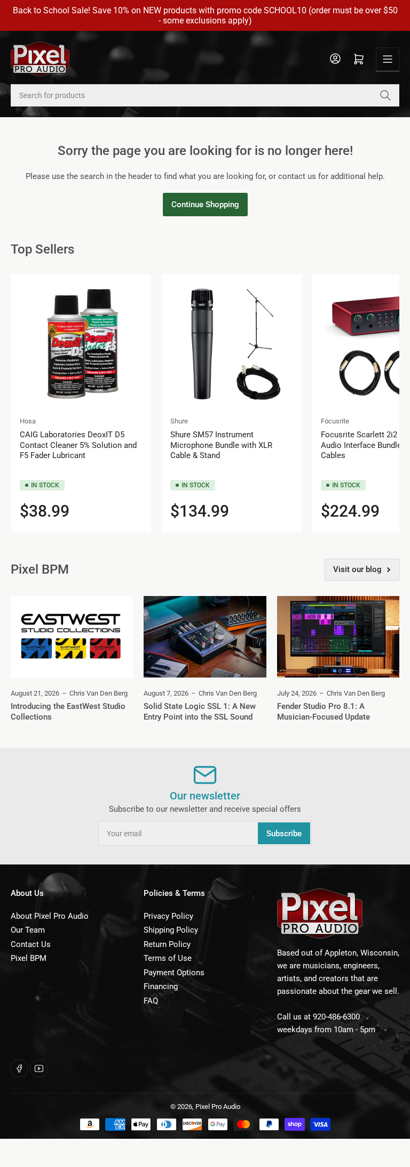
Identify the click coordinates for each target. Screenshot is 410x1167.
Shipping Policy (171, 930)
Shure (179, 421)
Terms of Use (168, 958)
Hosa (28, 421)
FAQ (151, 1001)
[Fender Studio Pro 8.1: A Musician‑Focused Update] (338, 637)
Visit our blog (357, 569)
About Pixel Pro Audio (50, 916)
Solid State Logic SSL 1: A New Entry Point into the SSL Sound (200, 711)
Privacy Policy (168, 916)
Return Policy (167, 944)
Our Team (28, 930)
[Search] (385, 95)
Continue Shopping (205, 204)
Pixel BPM (28, 958)
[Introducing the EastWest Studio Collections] (72, 637)
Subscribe (284, 833)
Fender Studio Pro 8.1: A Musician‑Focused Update (323, 711)
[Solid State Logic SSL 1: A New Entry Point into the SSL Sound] (205, 637)
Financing (161, 986)
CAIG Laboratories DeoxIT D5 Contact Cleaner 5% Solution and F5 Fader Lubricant (78, 445)
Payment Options (174, 972)
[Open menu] (387, 59)
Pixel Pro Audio (217, 1107)
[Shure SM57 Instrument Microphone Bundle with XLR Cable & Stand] (231, 344)
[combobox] (205, 95)
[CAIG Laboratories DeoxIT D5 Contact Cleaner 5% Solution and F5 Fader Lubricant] (81, 344)
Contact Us (31, 944)
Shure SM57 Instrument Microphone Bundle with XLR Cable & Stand (221, 445)
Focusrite (335, 421)
